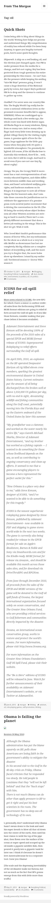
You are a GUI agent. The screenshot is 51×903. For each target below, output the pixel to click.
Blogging (37, 271)
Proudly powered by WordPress (16, 896)
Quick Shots (14, 29)
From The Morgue (17, 6)
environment (13, 276)
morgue (27, 271)
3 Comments (38, 890)
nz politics (23, 276)
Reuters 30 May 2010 (14, 734)
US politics (34, 276)
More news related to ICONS (18, 299)
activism (43, 705)
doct (35, 274)
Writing (33, 705)
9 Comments (11, 279)
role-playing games (14, 707)
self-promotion (29, 707)
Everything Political (11, 274)
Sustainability (24, 274)
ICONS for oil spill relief (20, 290)
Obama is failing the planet (22, 718)
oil (28, 276)
